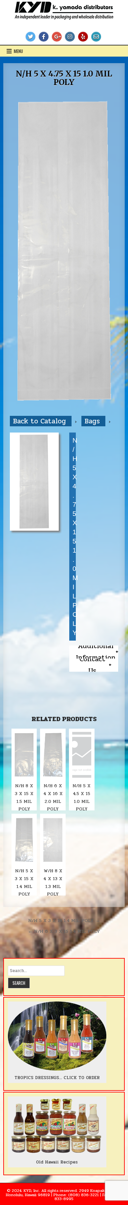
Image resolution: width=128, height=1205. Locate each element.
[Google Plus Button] (57, 37)
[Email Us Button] (96, 37)
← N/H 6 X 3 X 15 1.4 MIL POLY (64, 931)
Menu (18, 51)
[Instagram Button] (70, 37)
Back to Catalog (40, 421)
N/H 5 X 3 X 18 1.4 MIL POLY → (64, 920)
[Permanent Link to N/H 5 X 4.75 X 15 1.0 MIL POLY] (64, 251)
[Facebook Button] (44, 37)
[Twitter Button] (30, 37)
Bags (93, 421)
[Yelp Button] (83, 37)
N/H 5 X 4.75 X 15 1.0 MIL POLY (64, 78)
